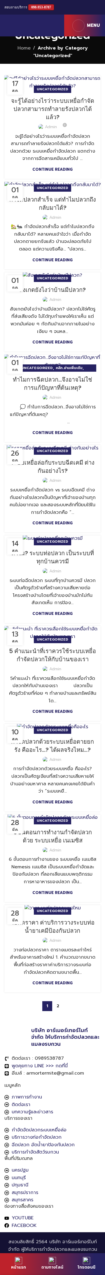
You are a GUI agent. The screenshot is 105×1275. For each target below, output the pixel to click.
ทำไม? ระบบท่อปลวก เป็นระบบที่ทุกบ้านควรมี (52, 557)
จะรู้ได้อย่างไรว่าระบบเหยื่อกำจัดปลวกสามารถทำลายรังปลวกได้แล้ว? (52, 109)
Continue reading (52, 169)
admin (51, 127)
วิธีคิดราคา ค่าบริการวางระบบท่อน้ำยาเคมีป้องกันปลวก (52, 926)
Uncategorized (52, 89)
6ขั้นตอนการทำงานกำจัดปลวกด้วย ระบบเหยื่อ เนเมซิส (52, 836)
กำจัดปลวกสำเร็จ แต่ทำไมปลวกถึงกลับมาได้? (52, 203)
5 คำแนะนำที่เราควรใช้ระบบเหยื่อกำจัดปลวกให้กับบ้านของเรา (52, 655)
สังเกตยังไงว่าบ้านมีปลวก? (52, 290)
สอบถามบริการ (27, 7)
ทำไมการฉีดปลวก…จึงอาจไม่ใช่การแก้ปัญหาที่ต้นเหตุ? (52, 383)
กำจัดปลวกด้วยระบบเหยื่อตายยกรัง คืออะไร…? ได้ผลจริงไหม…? (52, 746)
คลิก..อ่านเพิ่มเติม (69, 368)
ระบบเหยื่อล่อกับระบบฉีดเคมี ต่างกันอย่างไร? (52, 466)
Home (24, 48)
